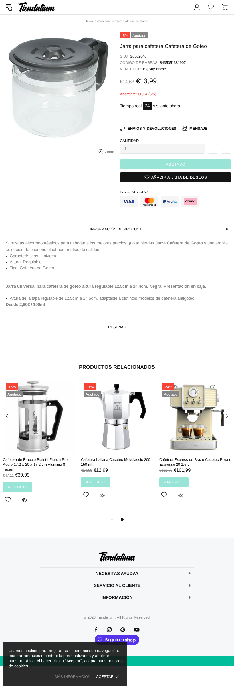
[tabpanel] (39, 448)
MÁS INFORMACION (72, 676)
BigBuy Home (154, 69)
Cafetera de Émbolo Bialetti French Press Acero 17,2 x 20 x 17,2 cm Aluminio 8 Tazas (37, 464)
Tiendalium (36, 7)
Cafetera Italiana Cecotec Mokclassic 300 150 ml (115, 462)
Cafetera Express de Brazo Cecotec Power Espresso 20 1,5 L (194, 462)
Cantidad (129, 141)
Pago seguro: (134, 192)
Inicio (89, 21)
